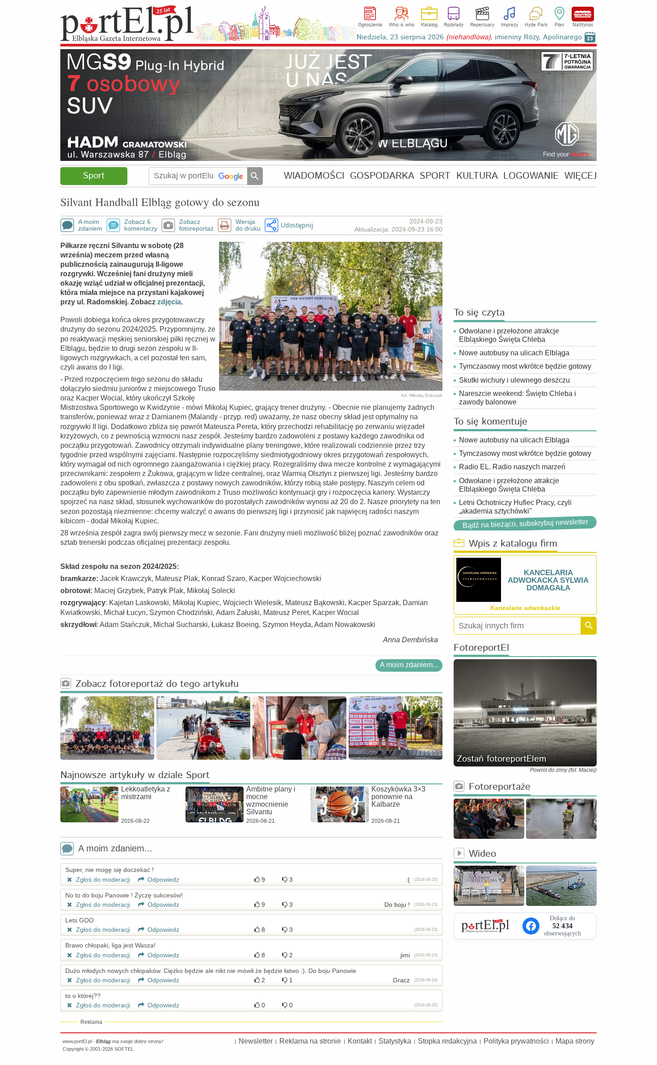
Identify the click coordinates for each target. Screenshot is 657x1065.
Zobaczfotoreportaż (196, 225)
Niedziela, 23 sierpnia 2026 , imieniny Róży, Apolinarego (469, 37)
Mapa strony (575, 1041)
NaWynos (583, 14)
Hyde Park (536, 25)
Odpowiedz (162, 879)
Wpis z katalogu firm (513, 544)
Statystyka (395, 1041)
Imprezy (509, 25)
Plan (559, 25)
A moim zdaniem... (409, 665)
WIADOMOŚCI (314, 176)
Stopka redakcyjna (447, 1041)
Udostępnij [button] (297, 225)
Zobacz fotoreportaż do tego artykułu (157, 684)
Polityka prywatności (516, 1041)
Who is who (401, 25)
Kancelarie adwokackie (525, 607)
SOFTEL (124, 1049)
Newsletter (256, 1041)
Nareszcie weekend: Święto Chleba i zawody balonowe (517, 398)
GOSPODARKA (382, 176)
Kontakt (360, 1041)
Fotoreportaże (500, 787)
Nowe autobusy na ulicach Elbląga (514, 353)
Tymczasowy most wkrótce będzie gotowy (525, 366)
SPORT (435, 176)
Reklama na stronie (310, 1041)
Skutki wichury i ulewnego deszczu (514, 380)
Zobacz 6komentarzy (140, 225)
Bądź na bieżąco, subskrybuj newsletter (525, 524)
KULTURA (477, 176)
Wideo (482, 854)
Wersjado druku (248, 225)
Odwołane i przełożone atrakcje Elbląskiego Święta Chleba (509, 335)
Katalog (429, 25)
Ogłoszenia (370, 25)
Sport (94, 175)
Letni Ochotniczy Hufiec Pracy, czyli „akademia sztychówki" (515, 507)
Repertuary (482, 25)
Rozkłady (453, 25)
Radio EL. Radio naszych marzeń (512, 467)
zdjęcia (169, 302)
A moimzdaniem (90, 225)
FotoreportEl (481, 648)
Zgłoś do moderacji (102, 879)
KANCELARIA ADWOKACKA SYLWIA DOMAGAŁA (548, 580)
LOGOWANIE (531, 176)
